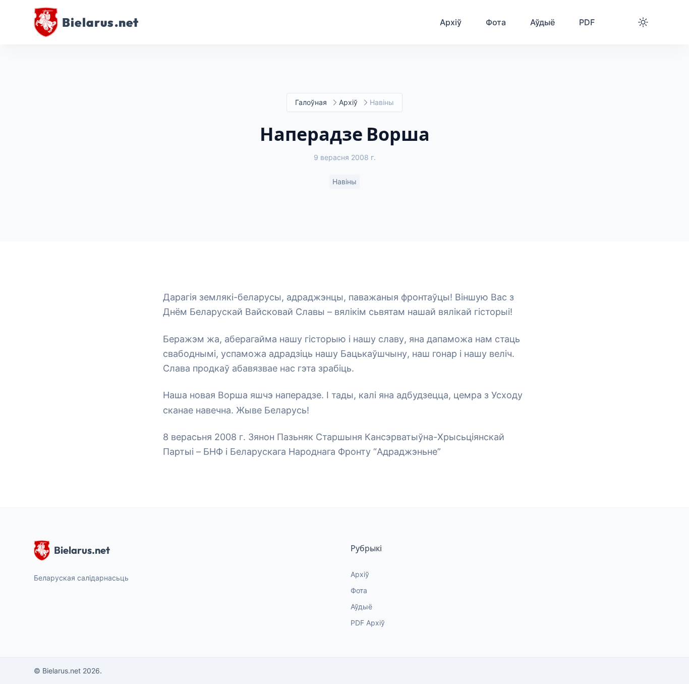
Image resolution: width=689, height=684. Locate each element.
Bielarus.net (82, 550)
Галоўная (311, 102)
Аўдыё (361, 606)
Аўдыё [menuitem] (542, 22)
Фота (359, 590)
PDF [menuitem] (587, 22)
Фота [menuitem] (496, 22)
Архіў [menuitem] (451, 22)
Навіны (344, 181)
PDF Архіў (368, 622)
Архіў (348, 102)
